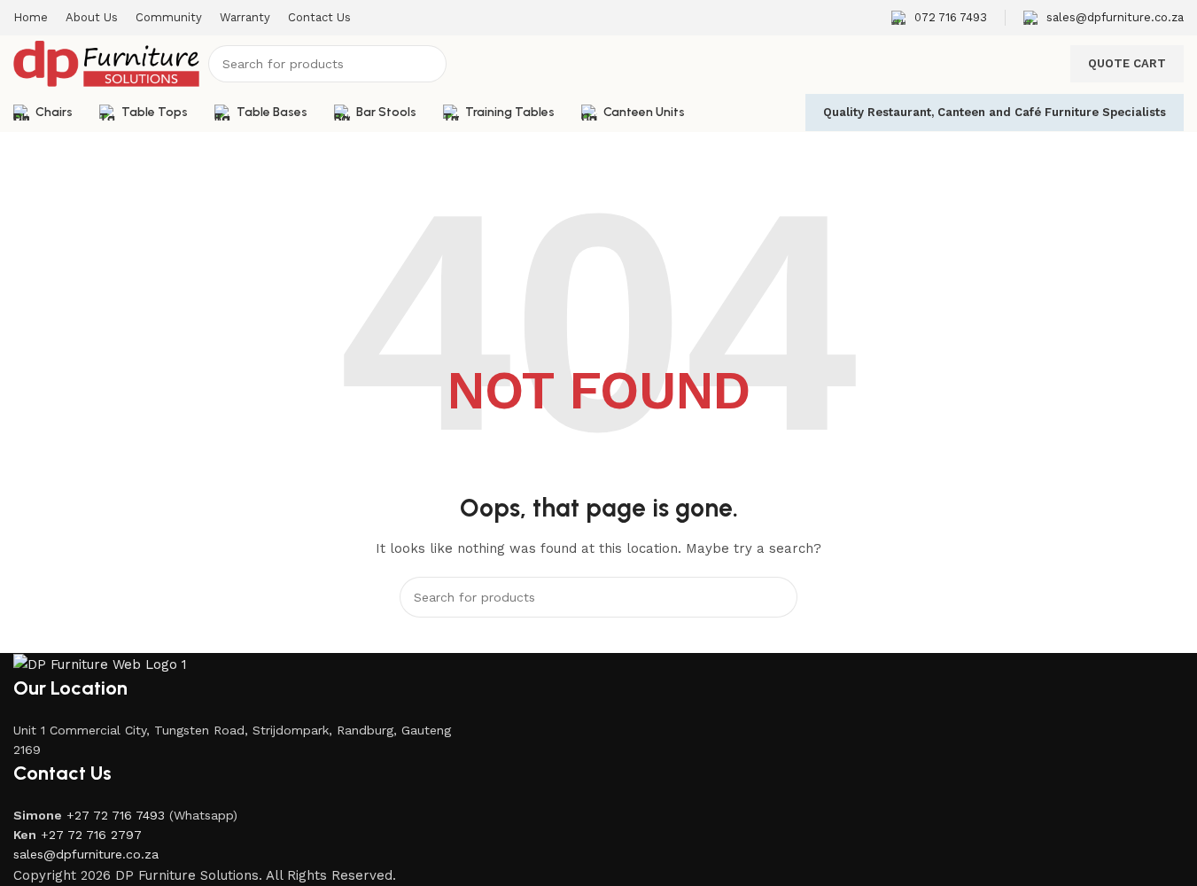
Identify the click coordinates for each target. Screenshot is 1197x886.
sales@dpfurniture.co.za (86, 854)
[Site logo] (106, 63)
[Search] (428, 63)
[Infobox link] (939, 18)
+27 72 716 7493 (115, 815)
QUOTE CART (1127, 63)
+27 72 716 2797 (91, 835)
